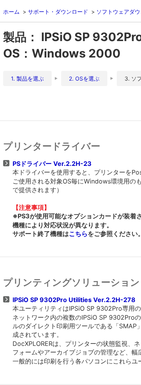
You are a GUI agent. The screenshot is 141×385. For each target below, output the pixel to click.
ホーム (11, 11)
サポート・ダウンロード (58, 11)
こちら (78, 233)
